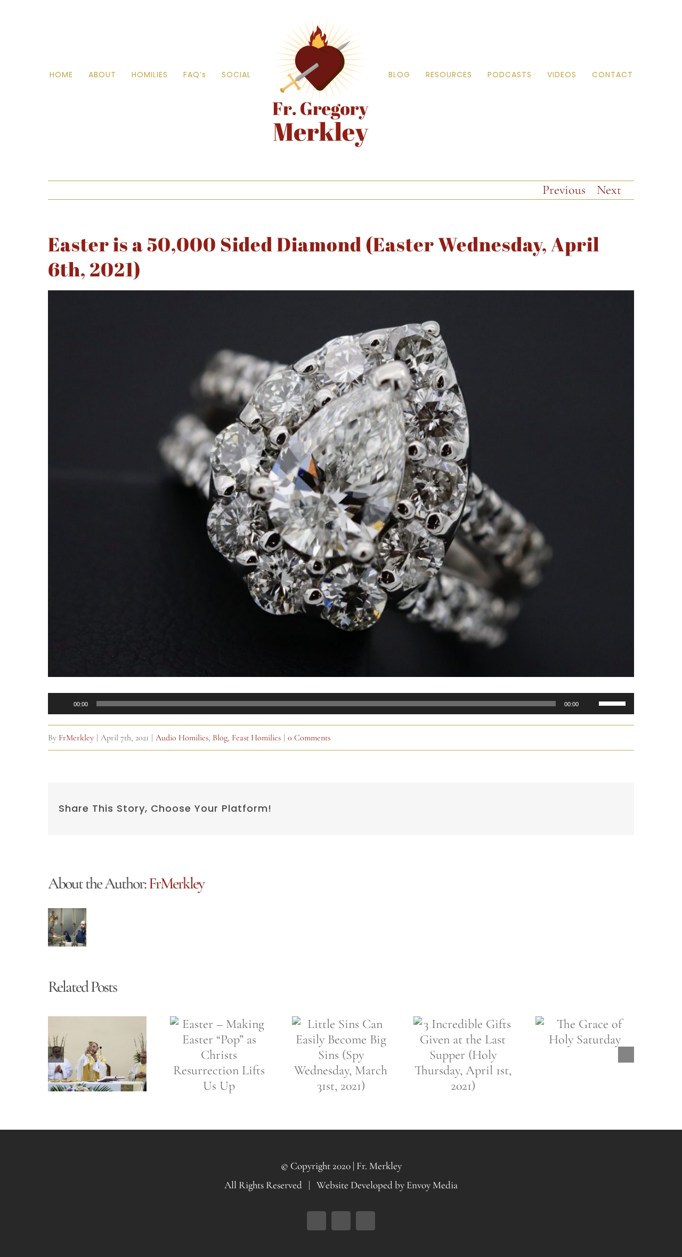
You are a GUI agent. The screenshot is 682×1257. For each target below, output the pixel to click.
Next (609, 190)
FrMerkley (76, 737)
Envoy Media (432, 1185)
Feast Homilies (256, 737)
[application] (341, 703)
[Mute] (590, 703)
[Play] (61, 703)
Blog (220, 737)
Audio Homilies (182, 737)
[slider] (614, 702)
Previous (564, 190)
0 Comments (309, 737)
